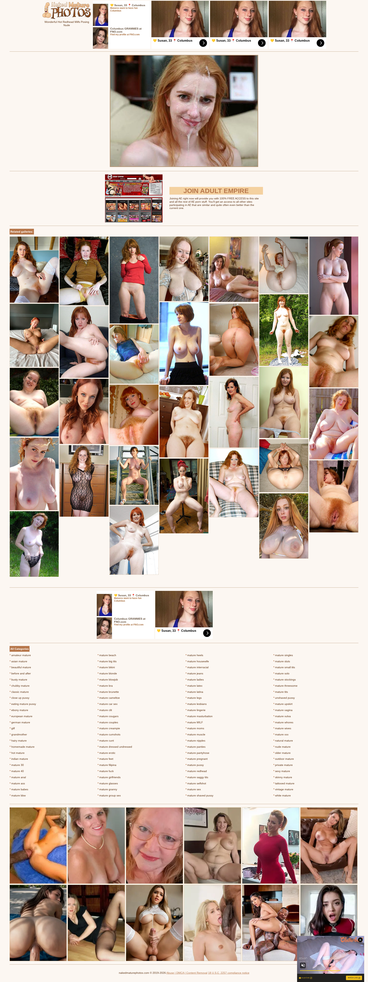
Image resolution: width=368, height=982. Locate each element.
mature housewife (197, 661)
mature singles (283, 655)
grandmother (18, 734)
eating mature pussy (23, 703)
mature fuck (106, 771)
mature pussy (195, 764)
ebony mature (19, 710)
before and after (20, 673)
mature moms (195, 728)
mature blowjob (108, 679)
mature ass (17, 783)
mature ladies (195, 679)
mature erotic (106, 752)
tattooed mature (283, 783)
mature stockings (284, 679)
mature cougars (108, 716)
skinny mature (282, 777)
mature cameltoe (109, 697)
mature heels (194, 655)
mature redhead (196, 771)
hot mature (17, 752)
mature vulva (282, 716)
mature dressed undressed (115, 746)
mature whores (283, 722)
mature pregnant (197, 758)
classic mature (19, 691)
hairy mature (18, 740)
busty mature (18, 679)
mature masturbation (199, 716)
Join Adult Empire (216, 190)
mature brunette (108, 691)
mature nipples (195, 740)
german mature (20, 722)
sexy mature (281, 771)
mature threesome (285, 685)
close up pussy (19, 697)
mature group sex (109, 795)
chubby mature (20, 685)
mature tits (280, 691)
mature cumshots (109, 734)
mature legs (194, 697)
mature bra (105, 685)
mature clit (105, 710)
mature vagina (282, 710)
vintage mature (283, 789)
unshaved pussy (284, 697)
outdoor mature (283, 758)
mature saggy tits (197, 777)
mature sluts (281, 661)
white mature (282, 795)
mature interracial (197, 667)
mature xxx (280, 734)
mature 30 (17, 764)
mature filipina (107, 764)
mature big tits (107, 661)
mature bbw (18, 795)
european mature (21, 716)
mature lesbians (196, 703)
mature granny (107, 789)
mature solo (281, 673)
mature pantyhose (197, 752)
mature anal (18, 777)
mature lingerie (195, 710)
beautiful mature (20, 667)
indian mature (19, 758)
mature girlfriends (109, 777)
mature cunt (106, 740)
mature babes (19, 789)
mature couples (108, 722)
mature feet (105, 758)
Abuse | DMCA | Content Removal (186, 972)
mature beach (107, 655)
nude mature (282, 746)
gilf (12, 728)
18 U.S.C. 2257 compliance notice (228, 972)
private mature (283, 764)
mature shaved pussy (199, 795)
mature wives (282, 728)
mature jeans (194, 673)
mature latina (194, 691)
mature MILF (194, 722)
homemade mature (22, 746)
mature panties (195, 746)
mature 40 (17, 771)
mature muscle (195, 734)
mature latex (194, 685)
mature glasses (108, 783)
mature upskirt (282, 703)
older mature (282, 752)
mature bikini (106, 667)
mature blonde (107, 673)
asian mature (18, 661)
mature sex (193, 789)
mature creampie (109, 728)
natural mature (283, 740)
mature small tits (284, 667)
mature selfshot (196, 783)
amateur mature (20, 655)
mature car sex (107, 703)
